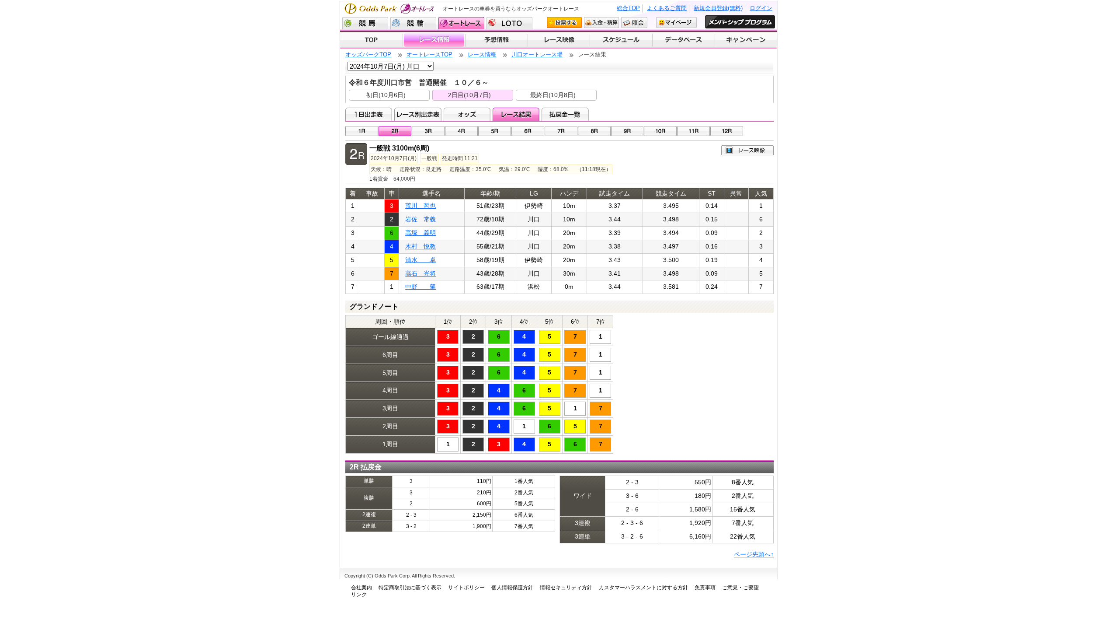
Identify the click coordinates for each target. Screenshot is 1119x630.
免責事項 (705, 587)
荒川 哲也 (420, 205)
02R (395, 131)
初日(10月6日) (386, 94)
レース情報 (434, 40)
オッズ (467, 114)
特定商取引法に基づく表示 (410, 587)
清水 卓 (420, 259)
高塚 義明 (420, 232)
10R (660, 131)
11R (693, 131)
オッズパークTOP (368, 54)
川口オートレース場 (537, 54)
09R (627, 131)
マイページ (676, 22)
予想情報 (496, 40)
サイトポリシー (466, 587)
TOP (371, 40)
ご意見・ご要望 (740, 587)
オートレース (461, 23)
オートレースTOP (429, 54)
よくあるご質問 (667, 8)
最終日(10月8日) (553, 94)
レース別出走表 (417, 114)
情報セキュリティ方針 (566, 587)
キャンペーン (746, 40)
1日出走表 (368, 114)
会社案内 (361, 587)
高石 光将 (420, 273)
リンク (359, 594)
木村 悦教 (420, 246)
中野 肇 (420, 286)
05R (494, 131)
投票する (564, 22)
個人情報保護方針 (512, 587)
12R (726, 131)
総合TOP (628, 8)
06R (527, 131)
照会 (634, 22)
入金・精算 (601, 22)
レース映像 (559, 40)
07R (561, 131)
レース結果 (516, 114)
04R (461, 131)
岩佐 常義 (420, 219)
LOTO (509, 23)
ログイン (761, 8)
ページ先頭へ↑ (754, 554)
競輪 (413, 23)
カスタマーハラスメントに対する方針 (643, 587)
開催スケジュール (621, 40)
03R (428, 131)
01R (361, 131)
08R (594, 131)
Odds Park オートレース (390, 8)
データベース (684, 40)
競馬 (365, 23)
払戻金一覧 (565, 114)
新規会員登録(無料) (718, 8)
